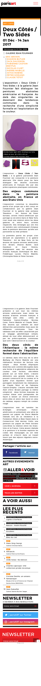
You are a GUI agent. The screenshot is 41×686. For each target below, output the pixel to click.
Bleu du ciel (11, 537)
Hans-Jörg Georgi (14, 543)
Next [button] (33, 136)
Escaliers (10, 531)
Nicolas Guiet (15, 68)
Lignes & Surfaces (14, 519)
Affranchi (10, 552)
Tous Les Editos (20, 492)
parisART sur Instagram (22, 622)
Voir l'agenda (20, 486)
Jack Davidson (16, 61)
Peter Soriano (15, 75)
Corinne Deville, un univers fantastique (18, 577)
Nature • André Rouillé (16, 525)
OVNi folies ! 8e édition (16, 560)
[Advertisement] (20, 283)
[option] (20, 136)
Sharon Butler (16, 59)
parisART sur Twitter (18, 615)
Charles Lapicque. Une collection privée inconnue (18, 567)
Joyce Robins (15, 73)
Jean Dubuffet (12, 589)
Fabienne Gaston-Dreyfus (17, 65)
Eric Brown (13, 57)
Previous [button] (7, 136)
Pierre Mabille (16, 71)
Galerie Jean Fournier (19, 53)
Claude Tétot (15, 77)
